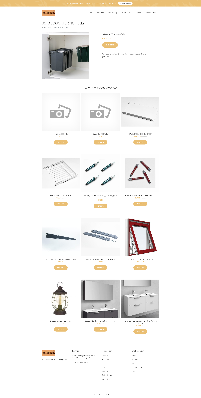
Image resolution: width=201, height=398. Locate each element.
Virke (104, 383)
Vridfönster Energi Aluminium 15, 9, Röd (140, 259)
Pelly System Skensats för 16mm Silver (100, 259)
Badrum (105, 356)
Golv (90, 13)
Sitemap (135, 371)
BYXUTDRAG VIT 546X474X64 (61, 195)
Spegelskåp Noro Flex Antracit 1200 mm (100, 321)
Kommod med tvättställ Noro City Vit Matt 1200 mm (140, 322)
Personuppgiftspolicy (140, 367)
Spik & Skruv (126, 13)
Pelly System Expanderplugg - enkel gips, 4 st (100, 196)
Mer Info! (110, 45)
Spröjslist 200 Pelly (61, 134)
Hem (44, 27)
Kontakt (135, 360)
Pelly (123, 34)
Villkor (134, 363)
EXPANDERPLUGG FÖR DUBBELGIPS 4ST (140, 195)
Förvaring (112, 13)
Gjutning (105, 363)
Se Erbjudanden (125, 3)
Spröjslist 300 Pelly (100, 134)
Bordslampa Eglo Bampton (60, 321)
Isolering (100, 13)
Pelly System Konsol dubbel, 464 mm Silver (61, 259)
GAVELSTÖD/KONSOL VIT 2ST (140, 134)
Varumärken (151, 13)
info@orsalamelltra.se (80, 363)
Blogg (138, 13)
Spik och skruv (107, 375)
